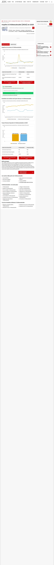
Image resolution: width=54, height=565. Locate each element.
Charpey (16, 31)
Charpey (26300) (22, 180)
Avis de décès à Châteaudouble (9, 195)
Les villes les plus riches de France (10, 82)
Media (24, 1)
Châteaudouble (6, 186)
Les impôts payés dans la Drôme (26, 182)
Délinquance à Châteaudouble (25, 191)
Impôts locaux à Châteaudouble (23, 172)
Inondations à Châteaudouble (25, 194)
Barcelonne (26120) (6, 179)
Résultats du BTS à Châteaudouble (26, 206)
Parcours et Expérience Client (43, 55)
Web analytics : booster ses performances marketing (43, 51)
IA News (9, 1)
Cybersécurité (35, 1)
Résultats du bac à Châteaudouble (9, 207)
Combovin (22, 30)
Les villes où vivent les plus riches (27, 158)
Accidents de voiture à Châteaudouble (10, 197)
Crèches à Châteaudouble (24, 188)
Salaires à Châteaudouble (8, 188)
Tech (13, 1)
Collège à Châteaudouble (24, 186)
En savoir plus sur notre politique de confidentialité (10, 95)
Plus (46, 1)
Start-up (29, 1)
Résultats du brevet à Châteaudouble (26, 204)
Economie (42, 1)
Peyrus (14, 30)
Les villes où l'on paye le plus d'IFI (10, 158)
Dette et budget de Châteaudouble (10, 191)
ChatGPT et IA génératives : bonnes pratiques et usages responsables (43, 47)
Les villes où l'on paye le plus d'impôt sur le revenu (27, 82)
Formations (41, 43)
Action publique (18, 1)
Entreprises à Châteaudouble (25, 198)
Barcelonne (18, 30)
